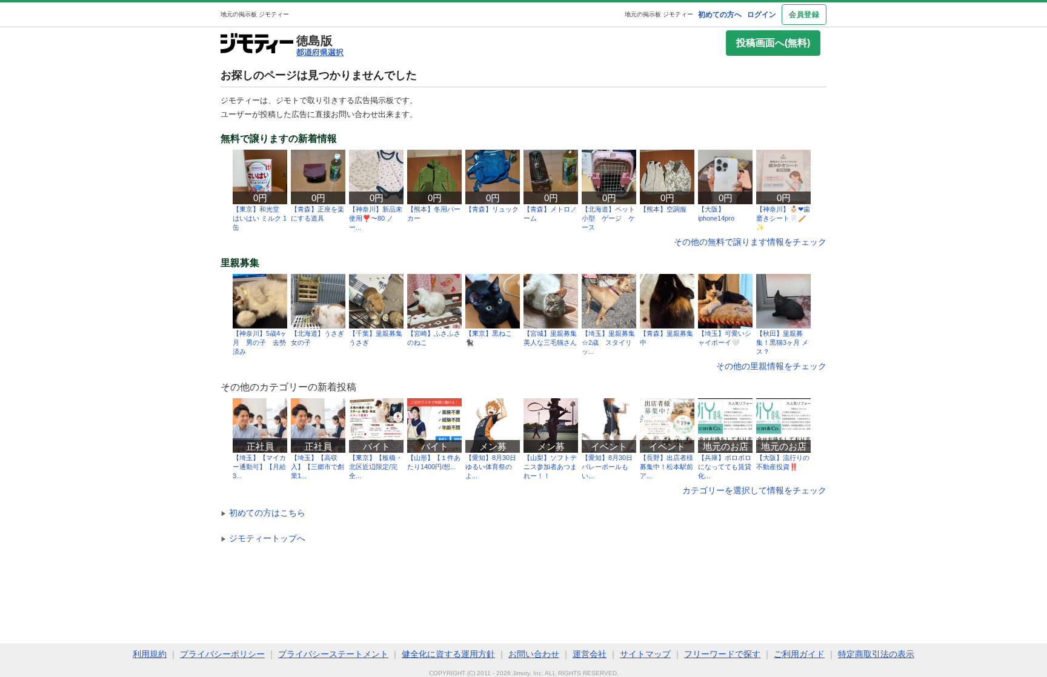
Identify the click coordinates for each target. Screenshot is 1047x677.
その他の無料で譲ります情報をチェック (750, 242)
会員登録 (804, 14)
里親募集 (240, 263)
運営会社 (590, 654)
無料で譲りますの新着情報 (279, 139)
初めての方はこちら (263, 513)
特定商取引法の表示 (876, 654)
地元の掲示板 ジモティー (659, 14)
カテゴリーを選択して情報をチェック (754, 490)
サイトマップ (645, 654)
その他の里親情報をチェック (771, 366)
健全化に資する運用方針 (448, 654)
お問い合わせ (533, 654)
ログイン (761, 14)
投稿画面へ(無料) (773, 43)
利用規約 (150, 654)
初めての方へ (720, 14)
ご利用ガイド (799, 654)
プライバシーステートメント (333, 654)
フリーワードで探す (722, 654)
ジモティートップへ (263, 538)
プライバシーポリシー (222, 654)
